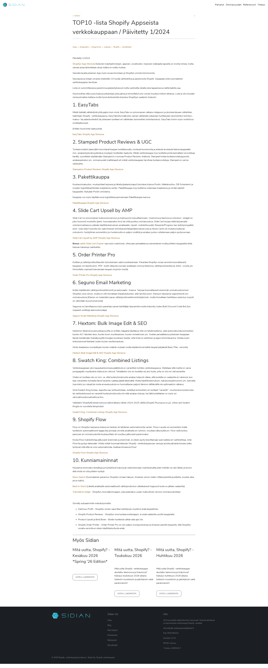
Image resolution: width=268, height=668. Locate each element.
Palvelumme (112, 635)
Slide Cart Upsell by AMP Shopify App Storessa (96, 238)
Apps (75, 47)
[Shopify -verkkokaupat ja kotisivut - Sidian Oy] (14, 5)
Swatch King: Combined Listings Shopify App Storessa (100, 412)
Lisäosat (107, 47)
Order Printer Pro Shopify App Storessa (92, 275)
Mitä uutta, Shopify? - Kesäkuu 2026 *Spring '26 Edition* (91, 555)
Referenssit (112, 640)
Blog (109, 625)
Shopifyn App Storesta (84, 63)
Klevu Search (79, 477)
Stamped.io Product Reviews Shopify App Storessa (98, 169)
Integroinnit (96, 47)
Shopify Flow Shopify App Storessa (90, 452)
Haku (109, 620)
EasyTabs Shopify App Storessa (88, 134)
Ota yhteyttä (112, 645)
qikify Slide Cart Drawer (92, 243)
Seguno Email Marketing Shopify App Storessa (96, 315)
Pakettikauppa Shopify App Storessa (90, 203)
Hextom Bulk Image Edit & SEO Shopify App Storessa (99, 353)
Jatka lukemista (85, 577)
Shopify (116, 47)
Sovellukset (126, 47)
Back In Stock (79, 486)
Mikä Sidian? (112, 630)
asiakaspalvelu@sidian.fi (184, 628)
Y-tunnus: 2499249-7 (172, 648)
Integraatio (84, 47)
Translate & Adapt (81, 491)
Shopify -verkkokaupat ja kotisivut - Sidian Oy (76, 657)
